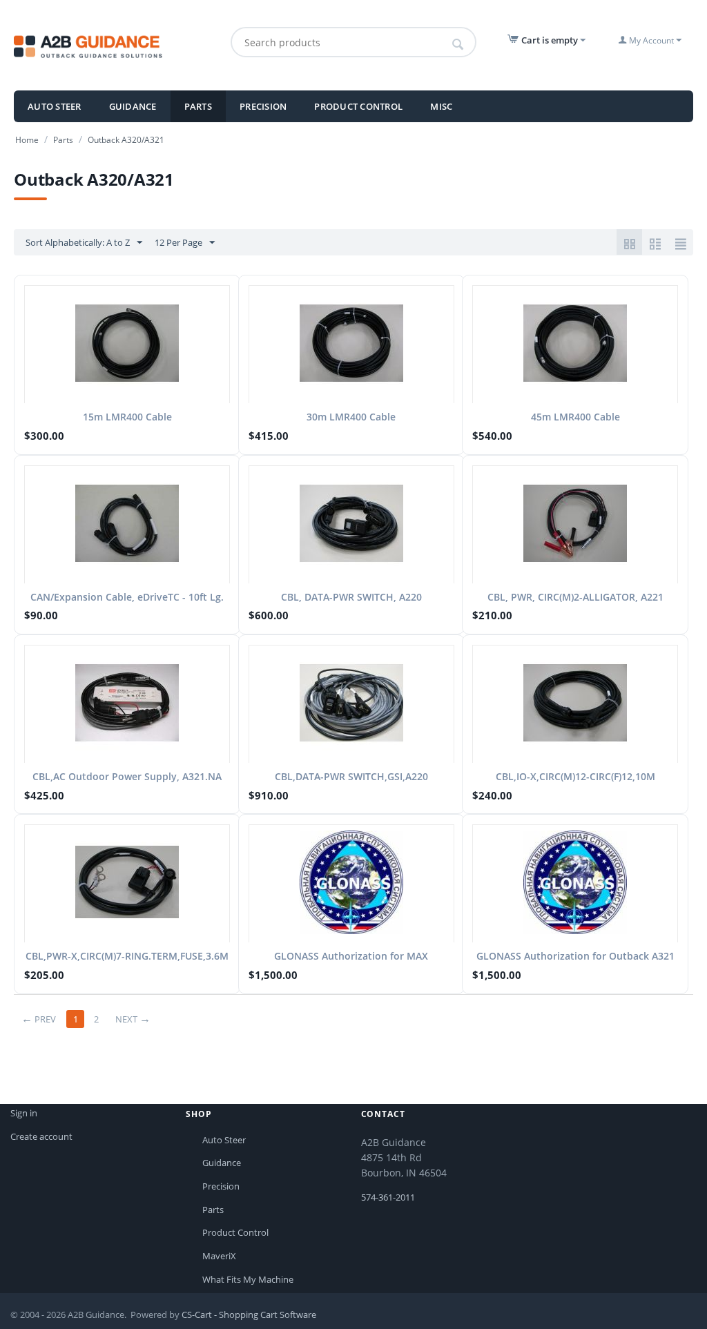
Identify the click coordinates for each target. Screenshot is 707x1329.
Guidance (133, 106)
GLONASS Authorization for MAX (351, 955)
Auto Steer (54, 106)
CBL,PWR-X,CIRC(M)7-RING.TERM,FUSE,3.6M (127, 955)
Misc (441, 106)
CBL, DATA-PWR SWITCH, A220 (351, 596)
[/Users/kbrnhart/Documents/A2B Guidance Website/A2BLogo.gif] (115, 45)
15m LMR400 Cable (127, 416)
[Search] (458, 44)
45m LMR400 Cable (575, 416)
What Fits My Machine (247, 1279)
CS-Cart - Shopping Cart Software (249, 1314)
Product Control (358, 106)
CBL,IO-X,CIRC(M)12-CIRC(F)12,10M (575, 776)
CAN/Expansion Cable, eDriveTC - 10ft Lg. (127, 596)
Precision (263, 106)
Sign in (23, 1113)
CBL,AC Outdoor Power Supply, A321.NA (127, 776)
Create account (41, 1136)
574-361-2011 (388, 1197)
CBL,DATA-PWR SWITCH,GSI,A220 (351, 776)
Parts (198, 106)
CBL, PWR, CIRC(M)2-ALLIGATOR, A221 (575, 596)
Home (27, 140)
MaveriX (219, 1256)
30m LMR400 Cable (351, 416)
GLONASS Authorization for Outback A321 (575, 955)
